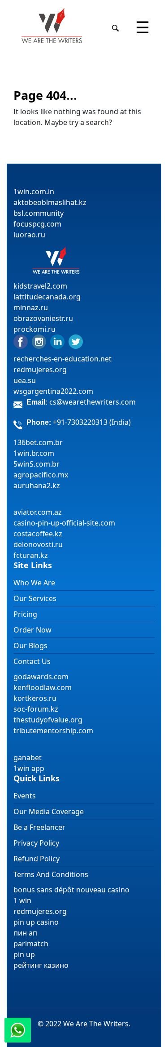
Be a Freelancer (39, 827)
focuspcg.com (37, 224)
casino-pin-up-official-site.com (64, 523)
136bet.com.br (38, 442)
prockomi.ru (34, 329)
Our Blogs (30, 645)
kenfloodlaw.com (42, 687)
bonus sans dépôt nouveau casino (71, 890)
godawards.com (41, 677)
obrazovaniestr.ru (43, 318)
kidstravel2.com (40, 286)
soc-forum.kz (35, 709)
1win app (28, 768)
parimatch (30, 944)
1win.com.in (33, 191)
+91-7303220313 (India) (92, 422)
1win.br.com (33, 453)
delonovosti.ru (38, 544)
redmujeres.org (40, 369)
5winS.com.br (36, 464)
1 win (22, 900)
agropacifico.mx (40, 475)
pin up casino (36, 922)
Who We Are (34, 583)
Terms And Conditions (50, 874)
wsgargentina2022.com (53, 391)
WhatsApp (17, 1030)
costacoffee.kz (37, 534)
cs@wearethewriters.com (92, 402)
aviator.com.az (37, 512)
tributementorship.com (53, 730)
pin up (24, 954)
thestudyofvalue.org (47, 720)
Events (24, 796)
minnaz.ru (30, 307)
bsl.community (38, 213)
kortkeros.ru (34, 698)
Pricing (25, 614)
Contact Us (32, 661)
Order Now (32, 630)
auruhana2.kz (36, 485)
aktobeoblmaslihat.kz (49, 202)
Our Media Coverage (48, 811)
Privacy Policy (36, 843)
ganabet (28, 757)
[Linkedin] (57, 341)
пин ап (25, 933)
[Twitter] (76, 341)
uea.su (24, 380)
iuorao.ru (29, 235)
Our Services (34, 598)
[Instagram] (39, 341)
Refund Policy (36, 859)
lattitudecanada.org (47, 297)
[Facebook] (20, 341)
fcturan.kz (30, 555)
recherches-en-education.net (62, 359)
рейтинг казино (41, 965)
